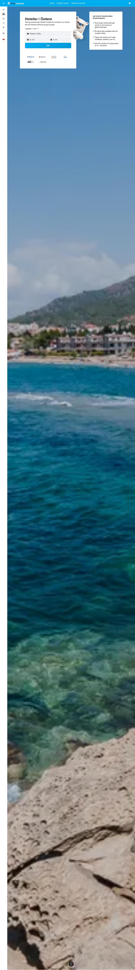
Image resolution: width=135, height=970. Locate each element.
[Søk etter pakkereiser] (3, 23)
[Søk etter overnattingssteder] (3, 14)
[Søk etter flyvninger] (3, 10)
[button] (3, 3)
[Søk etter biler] (3, 18)
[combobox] (32, 29)
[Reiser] (3, 33)
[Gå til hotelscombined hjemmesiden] (16, 3)
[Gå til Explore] (3, 27)
